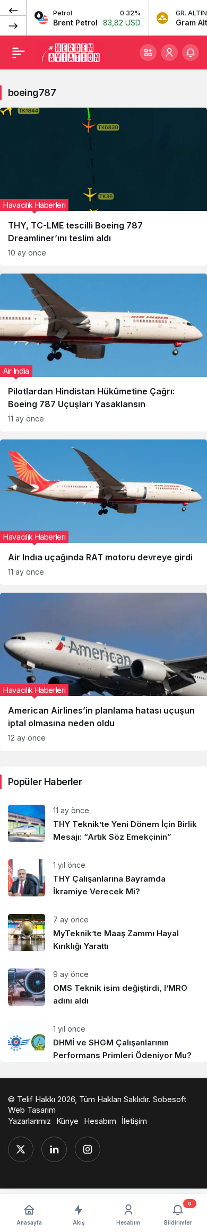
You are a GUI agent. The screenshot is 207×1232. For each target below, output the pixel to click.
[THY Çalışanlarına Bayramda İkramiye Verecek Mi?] (103, 878)
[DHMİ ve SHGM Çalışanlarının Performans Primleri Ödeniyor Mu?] (103, 1038)
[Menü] (18, 52)
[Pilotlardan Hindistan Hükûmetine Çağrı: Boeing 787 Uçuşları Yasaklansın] (103, 353)
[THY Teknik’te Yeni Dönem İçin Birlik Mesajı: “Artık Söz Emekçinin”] (103, 824)
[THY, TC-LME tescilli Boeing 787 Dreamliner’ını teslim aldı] (103, 187)
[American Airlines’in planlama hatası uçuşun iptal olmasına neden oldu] (103, 672)
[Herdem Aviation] (71, 51)
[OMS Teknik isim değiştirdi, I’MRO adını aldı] (103, 988)
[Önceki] (13, 10)
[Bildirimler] (190, 52)
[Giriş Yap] (169, 52)
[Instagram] (87, 1149)
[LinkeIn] (54, 1149)
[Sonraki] (13, 25)
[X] (20, 1149)
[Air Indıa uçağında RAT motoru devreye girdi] (103, 512)
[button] (148, 52)
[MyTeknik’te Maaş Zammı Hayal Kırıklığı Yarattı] (103, 933)
